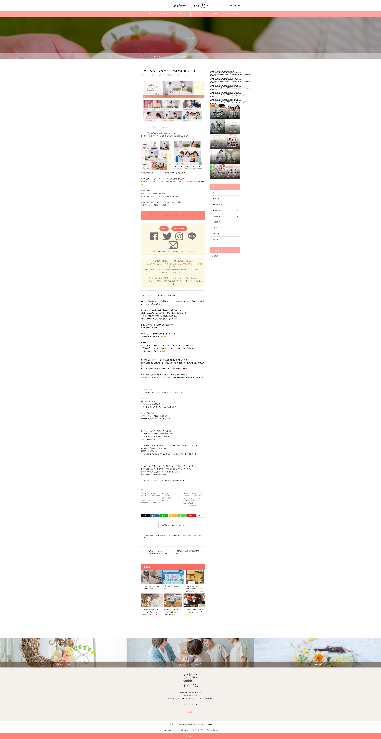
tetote (151, 535)
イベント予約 (187, 281)
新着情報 (215, 13)
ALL (214, 193)
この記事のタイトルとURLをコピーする (173, 525)
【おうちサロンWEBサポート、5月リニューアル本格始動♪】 (150, 495)
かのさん (153, 181)
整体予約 (167, 281)
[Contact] (239, 5)
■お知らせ (152, 75)
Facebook (161, 251)
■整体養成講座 (217, 204)
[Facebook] (235, 5)
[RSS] (196, 704)
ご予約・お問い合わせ (232, 13)
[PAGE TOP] (190, 635)
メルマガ (191, 251)
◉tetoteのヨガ (217, 216)
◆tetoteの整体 (217, 210)
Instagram (175, 251)
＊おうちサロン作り (183, 75)
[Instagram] (231, 5)
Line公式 (184, 251)
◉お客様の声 (216, 222)
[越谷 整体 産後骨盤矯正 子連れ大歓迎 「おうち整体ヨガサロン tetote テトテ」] (190, 5)
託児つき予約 (177, 281)
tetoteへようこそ (165, 13)
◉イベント (216, 228)
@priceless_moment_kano (167, 181)
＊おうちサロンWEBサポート (166, 75)
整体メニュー (182, 13)
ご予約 (190, 712)
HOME (149, 13)
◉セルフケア (216, 233)
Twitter (169, 251)
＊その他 (215, 239)
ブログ (199, 13)
